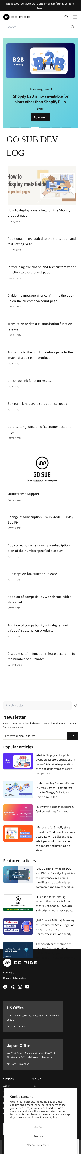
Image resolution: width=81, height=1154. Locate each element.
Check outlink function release (30, 380)
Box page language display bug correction (38, 403)
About (6, 1085)
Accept (38, 1127)
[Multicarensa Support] (42, 469)
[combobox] (40, 27)
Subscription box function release (32, 573)
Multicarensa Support (23, 493)
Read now (40, 117)
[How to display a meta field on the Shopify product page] (42, 185)
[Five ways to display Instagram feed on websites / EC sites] (18, 812)
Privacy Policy (48, 1117)
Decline (38, 1136)
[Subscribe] (72, 736)
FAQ (34, 1085)
